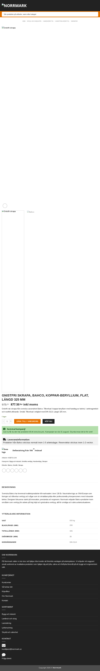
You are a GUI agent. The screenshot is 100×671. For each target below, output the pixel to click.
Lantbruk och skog (9, 619)
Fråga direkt (6, 658)
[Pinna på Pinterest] (21, 470)
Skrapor (74, 21)
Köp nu (48, 421)
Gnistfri (15, 465)
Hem (23, 21)
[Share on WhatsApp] (4, 470)
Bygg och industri (34, 21)
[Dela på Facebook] (8, 470)
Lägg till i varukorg (27, 421)
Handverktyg (48, 21)
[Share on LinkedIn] (25, 470)
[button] (76, 5)
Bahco (10, 465)
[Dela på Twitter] (12, 470)
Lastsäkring (6, 623)
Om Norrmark (7, 596)
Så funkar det (7, 587)
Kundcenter (6, 582)
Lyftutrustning (7, 628)
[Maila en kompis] (16, 470)
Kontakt (5, 600)
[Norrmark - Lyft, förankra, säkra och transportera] (16, 6)
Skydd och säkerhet (10, 632)
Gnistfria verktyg (62, 21)
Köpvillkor (6, 591)
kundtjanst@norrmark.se (12, 649)
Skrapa (20, 465)
